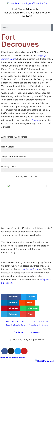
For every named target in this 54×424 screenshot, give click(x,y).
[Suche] (52, 27)
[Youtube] (24, 351)
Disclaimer (19, 332)
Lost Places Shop (29, 269)
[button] (11, 297)
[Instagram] (11, 351)
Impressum (34, 332)
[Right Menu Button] (44, 360)
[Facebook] (4, 351)
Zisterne (36, 120)
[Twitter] (17, 351)
